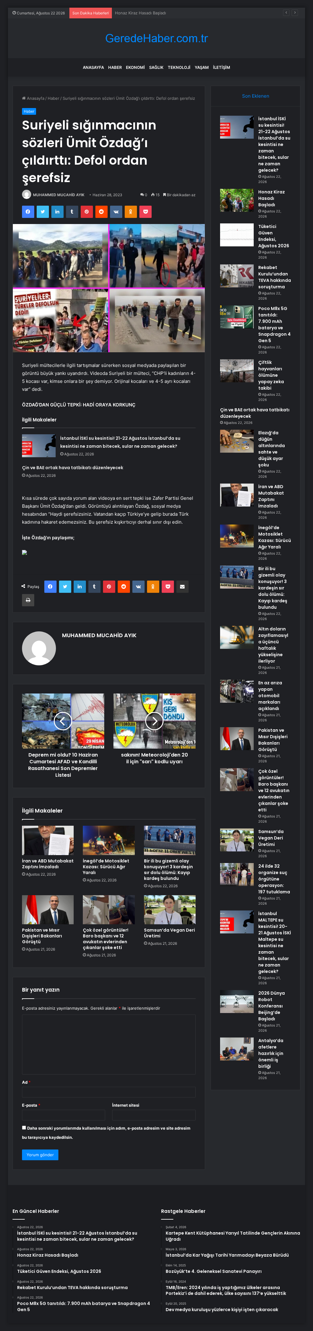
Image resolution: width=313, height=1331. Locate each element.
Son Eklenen (255, 96)
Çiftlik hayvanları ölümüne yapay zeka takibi (271, 375)
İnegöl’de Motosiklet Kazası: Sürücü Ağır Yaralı (106, 867)
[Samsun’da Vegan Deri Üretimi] (170, 910)
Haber (115, 67)
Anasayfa (93, 67)
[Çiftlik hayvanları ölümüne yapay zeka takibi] (237, 370)
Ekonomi (135, 67)
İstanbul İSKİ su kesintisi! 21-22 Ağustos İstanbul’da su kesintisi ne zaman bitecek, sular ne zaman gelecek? (274, 144)
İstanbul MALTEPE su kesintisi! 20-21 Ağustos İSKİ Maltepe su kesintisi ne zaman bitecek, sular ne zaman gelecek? (274, 942)
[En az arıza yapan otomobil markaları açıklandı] (237, 691)
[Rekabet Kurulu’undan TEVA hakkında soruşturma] (237, 275)
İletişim (221, 67)
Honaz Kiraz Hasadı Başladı (271, 198)
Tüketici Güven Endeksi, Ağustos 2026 (152, 12)
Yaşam (202, 67)
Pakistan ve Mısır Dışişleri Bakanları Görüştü (42, 936)
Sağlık (156, 67)
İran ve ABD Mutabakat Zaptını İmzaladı (48, 864)
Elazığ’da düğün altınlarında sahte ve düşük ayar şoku (271, 449)
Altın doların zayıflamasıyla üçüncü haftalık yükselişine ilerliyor (273, 645)
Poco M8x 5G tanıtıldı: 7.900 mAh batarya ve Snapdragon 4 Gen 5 (274, 324)
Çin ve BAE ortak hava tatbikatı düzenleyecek (72, 468)
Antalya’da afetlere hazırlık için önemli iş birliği (270, 1053)
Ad (26, 1082)
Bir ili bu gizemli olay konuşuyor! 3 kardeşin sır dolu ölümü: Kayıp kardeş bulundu (168, 869)
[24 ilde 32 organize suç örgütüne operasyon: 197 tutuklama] (237, 874)
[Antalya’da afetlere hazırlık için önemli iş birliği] (237, 1049)
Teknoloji (179, 67)
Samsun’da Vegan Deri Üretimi (169, 933)
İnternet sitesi (125, 1105)
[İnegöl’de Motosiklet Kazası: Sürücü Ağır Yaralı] (109, 840)
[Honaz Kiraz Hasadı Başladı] (237, 200)
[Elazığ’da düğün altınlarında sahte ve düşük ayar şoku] (237, 441)
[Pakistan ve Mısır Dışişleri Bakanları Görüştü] (48, 910)
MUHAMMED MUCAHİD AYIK (58, 195)
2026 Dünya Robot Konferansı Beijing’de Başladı (271, 1006)
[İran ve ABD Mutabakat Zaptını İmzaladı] (48, 840)
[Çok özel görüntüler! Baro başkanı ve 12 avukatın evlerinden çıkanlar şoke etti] (109, 910)
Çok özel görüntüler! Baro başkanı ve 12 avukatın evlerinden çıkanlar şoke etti (105, 939)
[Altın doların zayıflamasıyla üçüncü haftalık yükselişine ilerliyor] (237, 637)
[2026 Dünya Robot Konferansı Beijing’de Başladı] (237, 1001)
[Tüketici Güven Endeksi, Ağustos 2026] (237, 234)
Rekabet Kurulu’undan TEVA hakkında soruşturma (274, 277)
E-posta (31, 1105)
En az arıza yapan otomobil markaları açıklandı (270, 696)
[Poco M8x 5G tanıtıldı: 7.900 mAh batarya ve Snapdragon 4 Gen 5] (237, 316)
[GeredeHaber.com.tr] (156, 38)
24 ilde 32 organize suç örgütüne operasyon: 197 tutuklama (274, 879)
